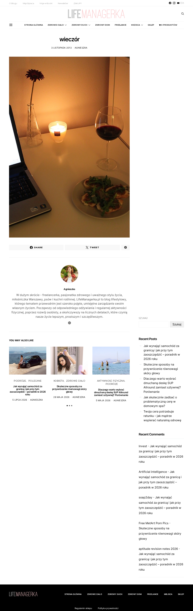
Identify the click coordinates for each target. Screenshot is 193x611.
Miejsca (135, 25)
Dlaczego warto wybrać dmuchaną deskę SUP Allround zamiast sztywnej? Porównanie (111, 392)
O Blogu (13, 3)
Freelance (120, 25)
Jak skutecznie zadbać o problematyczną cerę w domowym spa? (160, 401)
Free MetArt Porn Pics (153, 523)
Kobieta (59, 381)
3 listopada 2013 (61, 47)
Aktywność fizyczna (111, 381)
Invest (143, 446)
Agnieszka (81, 47)
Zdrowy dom (102, 25)
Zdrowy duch (79, 25)
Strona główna (33, 25)
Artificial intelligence (153, 472)
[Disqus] (69, 455)
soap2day (145, 497)
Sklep (151, 25)
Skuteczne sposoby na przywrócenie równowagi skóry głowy (69, 389)
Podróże (20, 381)
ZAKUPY (78, 3)
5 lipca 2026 (19, 399)
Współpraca (28, 3)
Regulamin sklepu (83, 608)
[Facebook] (170, 3)
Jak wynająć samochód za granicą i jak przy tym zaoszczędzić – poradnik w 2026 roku (28, 390)
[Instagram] (174, 3)
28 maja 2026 (61, 397)
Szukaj (143, 318)
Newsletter (63, 3)
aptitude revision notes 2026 (158, 549)
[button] (67, 406)
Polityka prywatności (108, 608)
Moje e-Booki (46, 3)
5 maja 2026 (103, 400)
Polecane (34, 381)
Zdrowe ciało (56, 25)
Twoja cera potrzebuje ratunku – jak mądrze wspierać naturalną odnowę (162, 416)
